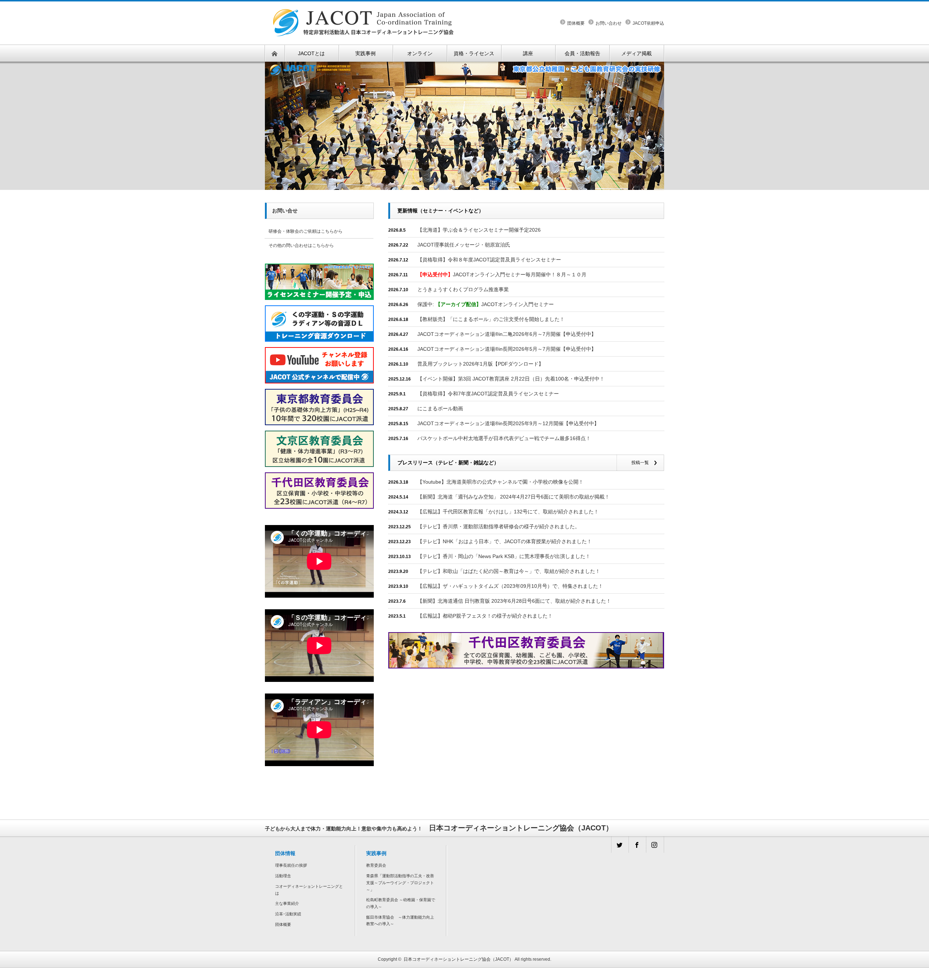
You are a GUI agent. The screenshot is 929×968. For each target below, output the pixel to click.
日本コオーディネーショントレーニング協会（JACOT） (458, 959)
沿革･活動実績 (288, 914)
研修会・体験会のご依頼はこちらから (306, 231)
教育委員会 (376, 865)
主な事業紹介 (287, 903)
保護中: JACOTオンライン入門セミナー (485, 304)
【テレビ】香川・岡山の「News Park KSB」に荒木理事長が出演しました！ (503, 556)
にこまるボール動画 (440, 408)
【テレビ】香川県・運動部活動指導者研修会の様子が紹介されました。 (498, 526)
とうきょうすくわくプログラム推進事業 (463, 289)
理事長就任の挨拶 (291, 865)
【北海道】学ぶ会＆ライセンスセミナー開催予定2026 (479, 230)
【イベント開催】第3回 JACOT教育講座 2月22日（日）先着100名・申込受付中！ (511, 379)
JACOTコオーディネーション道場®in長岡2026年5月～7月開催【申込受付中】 (506, 349)
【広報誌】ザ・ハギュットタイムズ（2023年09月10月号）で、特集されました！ (510, 586)
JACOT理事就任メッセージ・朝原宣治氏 (463, 245)
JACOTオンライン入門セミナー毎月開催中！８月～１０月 (501, 274)
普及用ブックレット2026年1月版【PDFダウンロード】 (480, 364)
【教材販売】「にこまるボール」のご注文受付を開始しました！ (491, 319)
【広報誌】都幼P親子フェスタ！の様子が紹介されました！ (485, 616)
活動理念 (283, 876)
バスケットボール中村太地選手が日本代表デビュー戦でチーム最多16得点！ (504, 438)
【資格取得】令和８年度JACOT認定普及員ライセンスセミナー (489, 260)
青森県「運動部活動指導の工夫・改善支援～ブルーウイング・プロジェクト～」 (400, 882)
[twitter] (620, 844)
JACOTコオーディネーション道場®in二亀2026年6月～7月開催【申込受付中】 (506, 334)
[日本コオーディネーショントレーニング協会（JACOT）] (363, 6)
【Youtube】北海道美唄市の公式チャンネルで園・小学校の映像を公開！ (500, 482)
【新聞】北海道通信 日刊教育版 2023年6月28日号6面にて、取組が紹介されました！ (514, 601)
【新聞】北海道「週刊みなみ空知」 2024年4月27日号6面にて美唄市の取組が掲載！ (513, 497)
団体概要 (576, 23)
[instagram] (654, 844)
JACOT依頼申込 (648, 23)
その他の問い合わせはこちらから (301, 245)
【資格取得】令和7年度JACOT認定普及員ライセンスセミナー (488, 393)
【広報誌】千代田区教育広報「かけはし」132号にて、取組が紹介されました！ (508, 511)
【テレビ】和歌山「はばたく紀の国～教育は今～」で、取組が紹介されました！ (508, 571)
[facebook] (637, 844)
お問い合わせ (609, 23)
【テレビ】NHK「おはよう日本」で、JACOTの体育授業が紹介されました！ (504, 541)
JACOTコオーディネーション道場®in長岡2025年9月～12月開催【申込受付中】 (508, 423)
